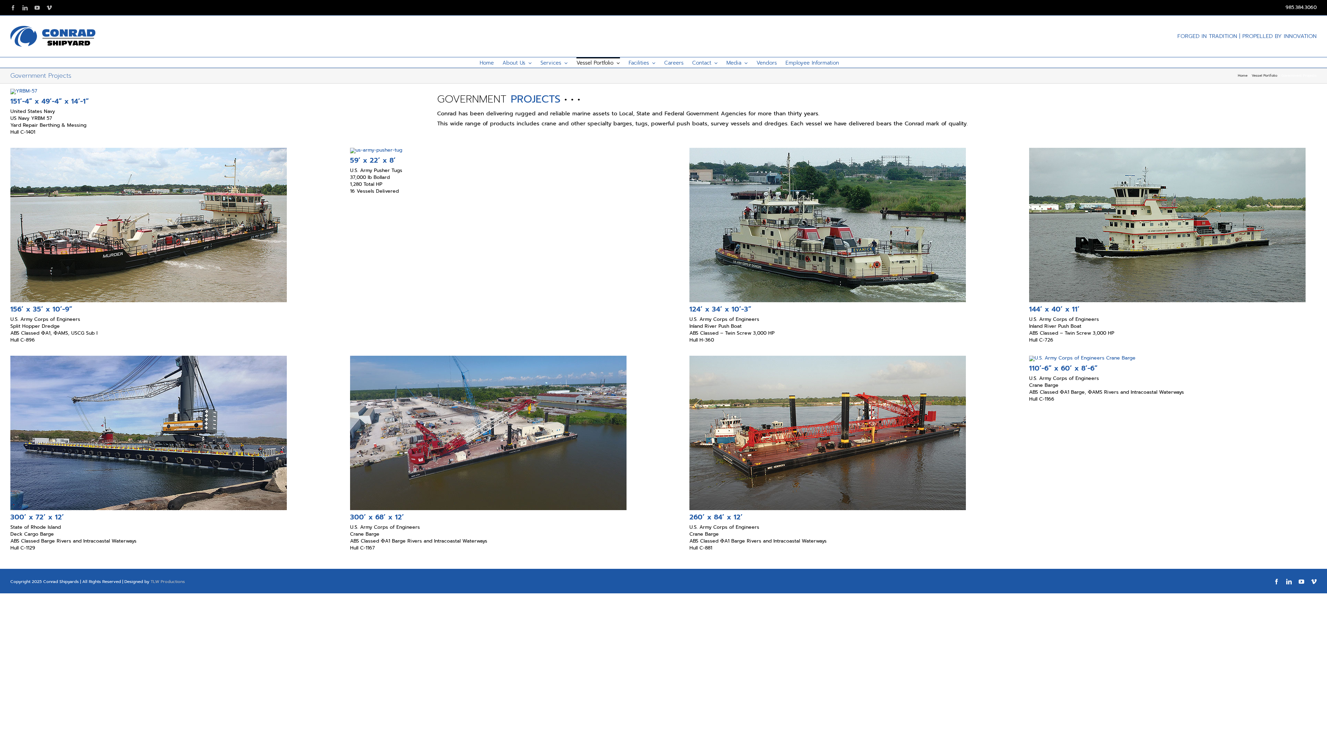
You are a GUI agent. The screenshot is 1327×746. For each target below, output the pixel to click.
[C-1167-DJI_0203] (488, 358)
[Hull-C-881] (827, 358)
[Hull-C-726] (1167, 150)
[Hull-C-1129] (148, 358)
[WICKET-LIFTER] (1082, 358)
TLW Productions (168, 581)
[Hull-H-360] (827, 150)
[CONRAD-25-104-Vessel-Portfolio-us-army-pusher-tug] (376, 150)
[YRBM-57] (23, 91)
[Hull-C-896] (148, 150)
